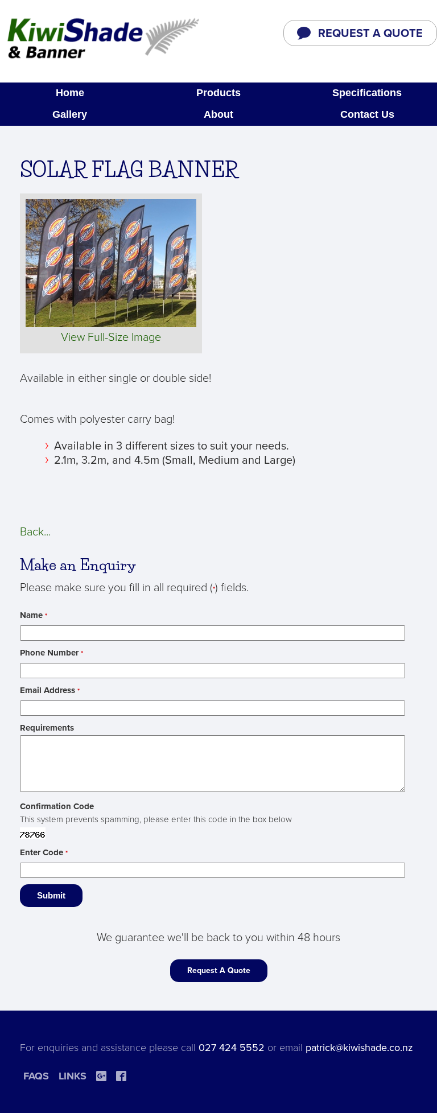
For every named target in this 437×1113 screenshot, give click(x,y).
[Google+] (101, 1076)
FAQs (36, 1076)
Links (72, 1076)
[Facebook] (121, 1076)
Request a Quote (370, 33)
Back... (35, 532)
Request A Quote (218, 970)
